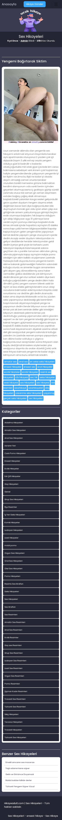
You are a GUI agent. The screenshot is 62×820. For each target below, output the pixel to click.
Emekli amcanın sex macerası (20, 762)
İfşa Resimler (11, 507)
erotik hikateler (12, 372)
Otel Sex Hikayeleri (13, 568)
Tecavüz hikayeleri (13, 722)
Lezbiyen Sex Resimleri (15, 660)
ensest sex (29, 366)
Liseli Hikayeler (12, 538)
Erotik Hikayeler (12, 468)
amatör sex (10, 361)
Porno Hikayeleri (12, 576)
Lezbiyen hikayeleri (14, 530)
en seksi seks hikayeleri (42, 361)
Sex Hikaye (51, 816)
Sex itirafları (10, 607)
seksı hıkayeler (47, 377)
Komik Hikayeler (12, 522)
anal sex (23, 361)
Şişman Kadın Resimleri (16, 691)
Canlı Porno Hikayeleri (15, 453)
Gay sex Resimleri (13, 645)
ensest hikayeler (13, 366)
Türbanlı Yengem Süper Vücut (20, 786)
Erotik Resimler (12, 637)
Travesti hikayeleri (13, 730)
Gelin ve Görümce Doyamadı (20, 774)
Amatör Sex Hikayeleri (15, 430)
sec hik (33, 377)
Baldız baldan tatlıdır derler (19, 780)
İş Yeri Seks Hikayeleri (15, 514)
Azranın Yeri (10, 445)
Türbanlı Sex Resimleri (15, 706)
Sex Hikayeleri (11, 599)
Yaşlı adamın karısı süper (18, 768)
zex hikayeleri (36, 398)
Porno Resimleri (12, 683)
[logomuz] (31, 21)
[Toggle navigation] (56, 4)
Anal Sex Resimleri (13, 630)
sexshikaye (20, 387)
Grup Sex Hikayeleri (14, 499)
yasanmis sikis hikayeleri (28, 393)
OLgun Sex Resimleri (14, 676)
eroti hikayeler (44, 366)
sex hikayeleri (27, 382)
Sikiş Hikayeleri (12, 714)
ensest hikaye (35, 816)
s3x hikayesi (21, 377)
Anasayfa (9, 4)
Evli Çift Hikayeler (12, 476)
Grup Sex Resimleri (14, 653)
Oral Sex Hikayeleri (14, 561)
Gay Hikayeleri (11, 484)
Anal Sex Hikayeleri (14, 438)
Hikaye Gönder (34, 4)
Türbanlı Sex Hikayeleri (15, 737)
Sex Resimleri (11, 614)
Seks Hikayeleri (12, 591)
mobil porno (11, 545)
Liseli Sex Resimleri (13, 668)
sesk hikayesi (11, 382)
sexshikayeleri (35, 387)
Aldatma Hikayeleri (14, 422)
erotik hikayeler (30, 372)
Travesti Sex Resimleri (15, 699)
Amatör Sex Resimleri (15, 622)
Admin (24, 40)
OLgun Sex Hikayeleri (15, 553)
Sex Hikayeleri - (17, 816)
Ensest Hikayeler (12, 461)
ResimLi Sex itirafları (14, 584)
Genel (7, 491)
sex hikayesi (42, 382)
